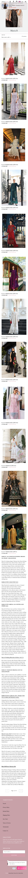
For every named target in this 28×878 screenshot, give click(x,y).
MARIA (3, 604)
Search (4, 804)
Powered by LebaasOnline (18, 873)
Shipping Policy (6, 815)
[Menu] (25, 1)
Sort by (3, 35)
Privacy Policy (6, 807)
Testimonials (6, 827)
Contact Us (5, 831)
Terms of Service (7, 823)
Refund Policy (6, 811)
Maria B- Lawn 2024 (6, 734)
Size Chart (5, 819)
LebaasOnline (11, 873)
